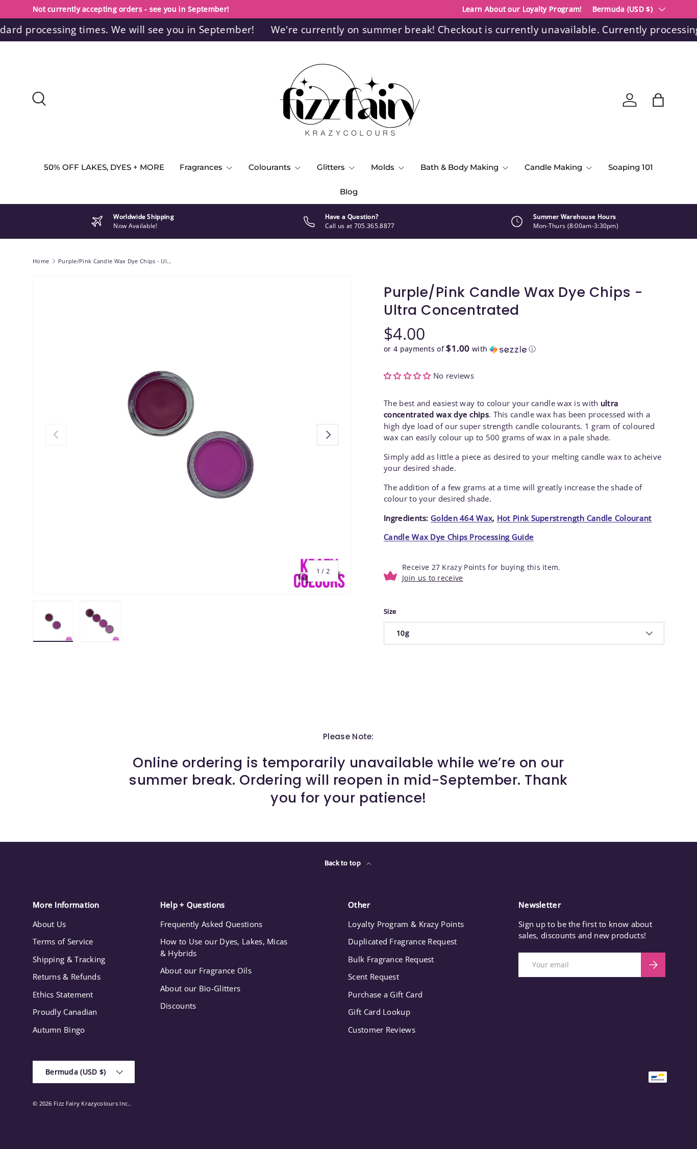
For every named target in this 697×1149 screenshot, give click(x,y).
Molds (382, 167)
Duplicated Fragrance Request (402, 941)
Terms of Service (63, 941)
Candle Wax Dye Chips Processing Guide (459, 537)
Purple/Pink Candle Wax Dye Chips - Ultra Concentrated (115, 261)
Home (41, 261)
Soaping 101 (630, 167)
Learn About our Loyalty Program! (522, 9)
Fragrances (201, 167)
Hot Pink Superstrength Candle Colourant (574, 518)
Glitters (331, 167)
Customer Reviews (381, 1030)
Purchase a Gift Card (385, 994)
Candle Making (553, 167)
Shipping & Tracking (69, 959)
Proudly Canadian (65, 1012)
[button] (658, 100)
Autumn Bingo (59, 1030)
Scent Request (373, 976)
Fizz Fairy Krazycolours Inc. (91, 1103)
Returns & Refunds (67, 976)
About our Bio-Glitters (200, 988)
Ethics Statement (63, 994)
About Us (49, 924)
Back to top (344, 862)
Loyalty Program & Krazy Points (406, 924)
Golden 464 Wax (461, 518)
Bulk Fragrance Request (391, 959)
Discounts (178, 1006)
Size (390, 611)
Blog (349, 191)
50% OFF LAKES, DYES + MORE (104, 167)
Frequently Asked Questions (211, 924)
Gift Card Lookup (379, 1012)
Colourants (269, 167)
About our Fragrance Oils (206, 970)
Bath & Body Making (459, 167)
